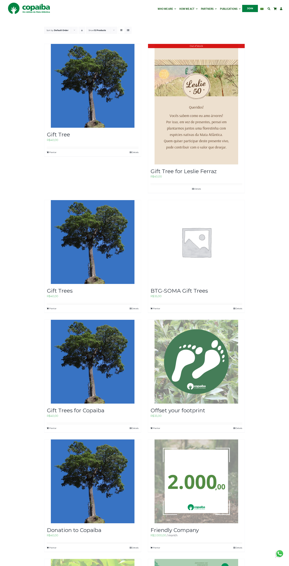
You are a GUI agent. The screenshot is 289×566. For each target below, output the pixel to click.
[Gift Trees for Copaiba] (92, 362)
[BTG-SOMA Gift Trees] (196, 242)
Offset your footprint (178, 410)
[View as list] (128, 30)
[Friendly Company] (196, 481)
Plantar (53, 152)
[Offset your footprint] (196, 362)
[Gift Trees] (92, 242)
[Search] (269, 8)
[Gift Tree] (92, 86)
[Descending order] (82, 30)
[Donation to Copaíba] (92, 481)
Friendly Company (175, 530)
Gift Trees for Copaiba (75, 410)
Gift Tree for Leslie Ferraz (184, 171)
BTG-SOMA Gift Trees (179, 290)
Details (135, 152)
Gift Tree (58, 134)
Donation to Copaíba (74, 530)
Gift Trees (60, 290)
